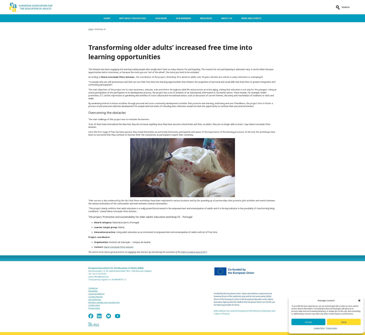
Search (346, 7)
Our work (161, 18)
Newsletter (93, 291)
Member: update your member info (104, 302)
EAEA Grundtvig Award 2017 (194, 251)
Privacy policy (331, 328)
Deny (343, 322)
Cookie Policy (319, 328)
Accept (308, 322)
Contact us (93, 288)
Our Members (183, 18)
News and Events (251, 18)
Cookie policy (94, 305)
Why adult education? (132, 18)
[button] (359, 300)
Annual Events (94, 299)
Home (107, 18)
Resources (206, 18)
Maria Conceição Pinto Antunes (118, 246)
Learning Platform (96, 294)
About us (226, 18)
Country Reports (95, 296)
